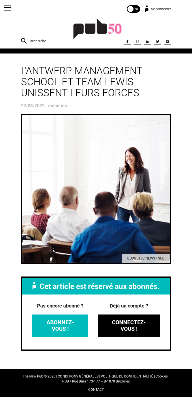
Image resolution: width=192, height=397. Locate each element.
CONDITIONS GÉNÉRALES (78, 376)
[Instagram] (137, 41)
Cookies (162, 376)
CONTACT (96, 390)
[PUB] (97, 31)
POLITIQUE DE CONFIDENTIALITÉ (127, 376)
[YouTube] (167, 41)
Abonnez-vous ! (60, 325)
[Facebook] (127, 41)
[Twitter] (157, 41)
